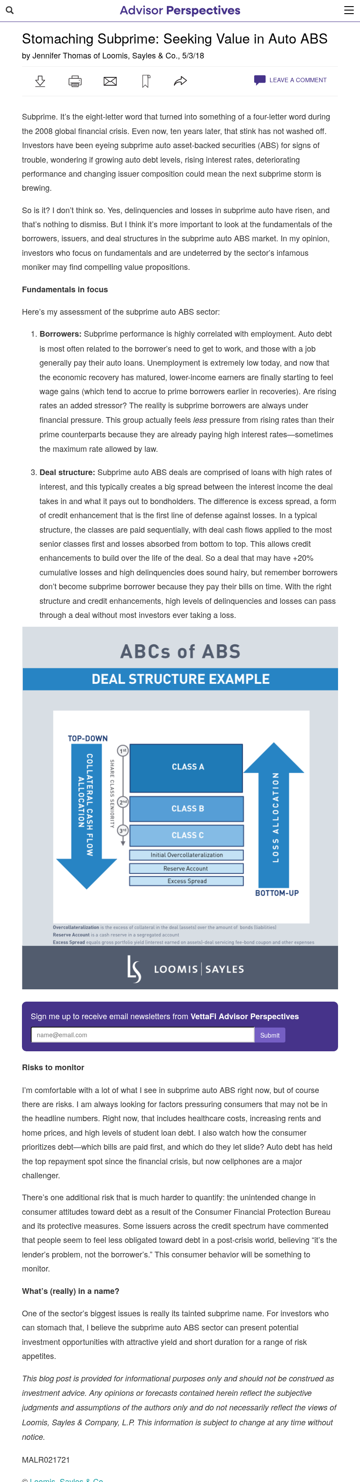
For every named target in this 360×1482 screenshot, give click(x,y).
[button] (40, 81)
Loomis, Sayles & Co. (140, 55)
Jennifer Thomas (61, 55)
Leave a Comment (297, 80)
